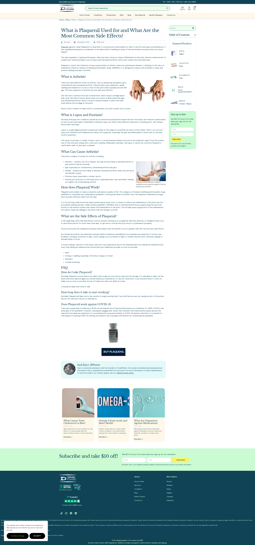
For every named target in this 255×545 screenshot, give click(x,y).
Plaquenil (64, 47)
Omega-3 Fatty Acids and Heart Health (113, 421)
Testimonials (111, 15)
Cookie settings (18, 536)
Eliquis (169, 489)
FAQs (122, 15)
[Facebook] (71, 513)
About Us (137, 485)
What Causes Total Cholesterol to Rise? (75, 421)
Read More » (68, 437)
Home (61, 20)
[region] (26, 531)
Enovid (169, 481)
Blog (129, 15)
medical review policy (125, 373)
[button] (195, 35)
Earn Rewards (140, 15)
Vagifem (169, 493)
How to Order (84, 15)
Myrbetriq (170, 500)
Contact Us (171, 15)
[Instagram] (66, 513)
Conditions (98, 15)
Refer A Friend (139, 496)
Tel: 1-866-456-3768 (171, 2)
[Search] (193, 28)
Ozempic (170, 496)
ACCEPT (37, 536)
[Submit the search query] (167, 8)
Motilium (170, 485)
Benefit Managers (156, 15)
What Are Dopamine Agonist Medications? (146, 421)
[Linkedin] (75, 513)
